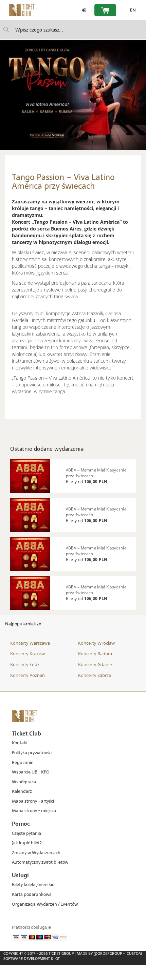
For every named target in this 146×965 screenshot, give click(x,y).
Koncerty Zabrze (94, 675)
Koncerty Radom (95, 653)
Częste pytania (26, 833)
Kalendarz (22, 791)
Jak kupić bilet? (26, 843)
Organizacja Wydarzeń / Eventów (45, 904)
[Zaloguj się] (84, 10)
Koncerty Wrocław (96, 643)
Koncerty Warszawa (30, 643)
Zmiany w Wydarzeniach (36, 853)
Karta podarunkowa (32, 894)
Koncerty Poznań (27, 675)
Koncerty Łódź (24, 664)
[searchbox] (73, 29)
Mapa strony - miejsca (34, 811)
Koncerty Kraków (27, 653)
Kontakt (20, 743)
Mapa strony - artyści (33, 801)
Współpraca (24, 782)
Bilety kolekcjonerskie (33, 885)
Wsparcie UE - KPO (31, 772)
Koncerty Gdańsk (95, 664)
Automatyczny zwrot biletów (40, 862)
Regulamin (23, 763)
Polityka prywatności (32, 753)
